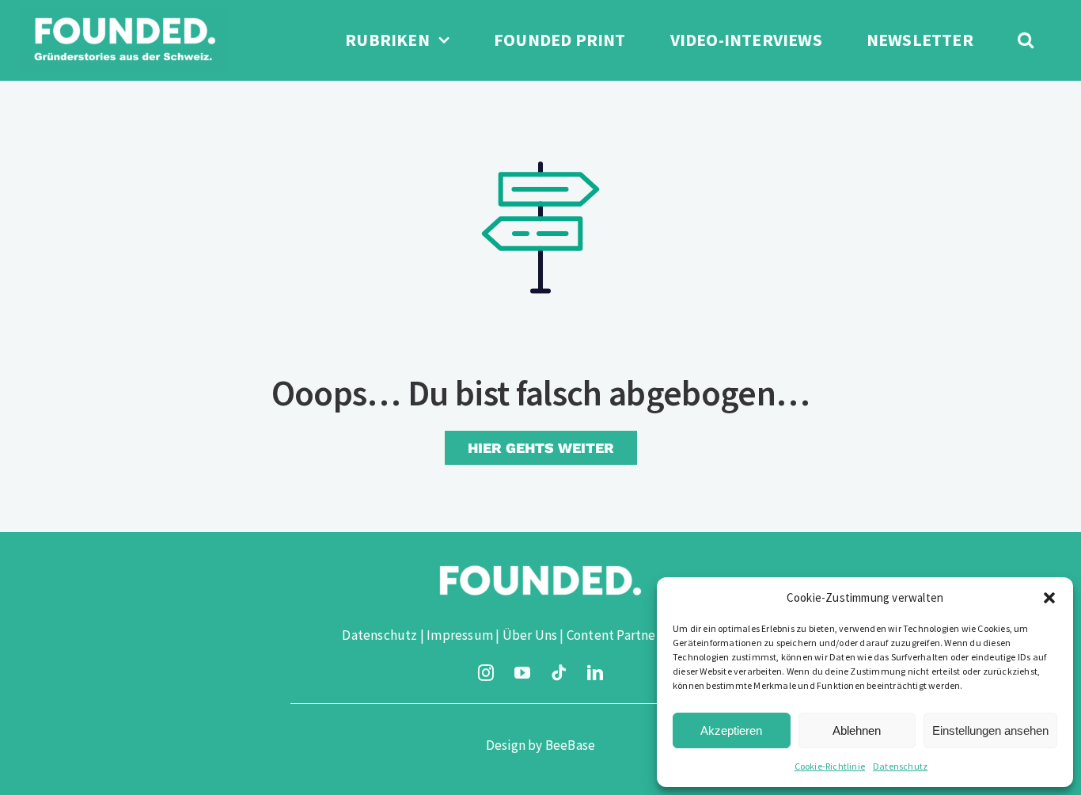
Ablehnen (857, 730)
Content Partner (614, 635)
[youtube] (522, 673)
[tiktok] (558, 673)
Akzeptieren (731, 730)
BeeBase (570, 745)
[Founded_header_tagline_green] (124, 14)
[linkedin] (595, 673)
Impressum (460, 635)
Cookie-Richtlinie (830, 766)
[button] (1049, 598)
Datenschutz (900, 766)
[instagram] (486, 673)
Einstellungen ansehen (990, 730)
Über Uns (530, 635)
